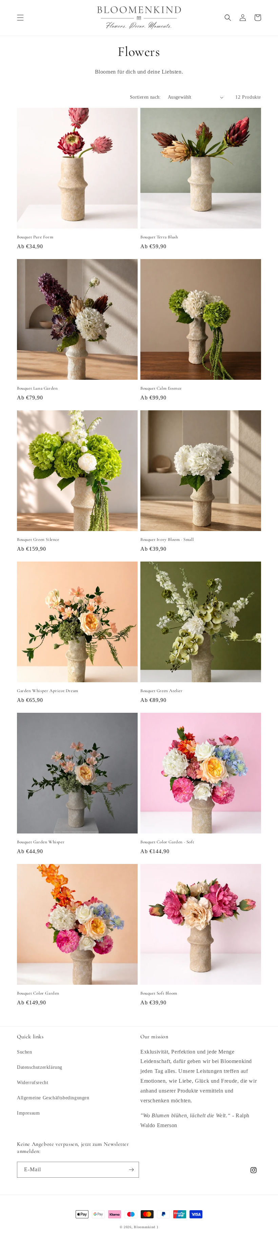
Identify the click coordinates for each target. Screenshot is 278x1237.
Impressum (28, 1113)
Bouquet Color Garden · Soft (167, 842)
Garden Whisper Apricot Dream (47, 690)
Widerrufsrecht (32, 1082)
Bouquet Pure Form (35, 237)
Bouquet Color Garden (38, 993)
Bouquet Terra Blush (159, 237)
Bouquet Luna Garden (37, 388)
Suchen (24, 1052)
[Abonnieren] (131, 1170)
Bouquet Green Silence (38, 539)
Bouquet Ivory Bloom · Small (167, 539)
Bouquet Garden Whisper (40, 842)
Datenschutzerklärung (39, 1067)
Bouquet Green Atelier (161, 690)
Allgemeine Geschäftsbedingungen (53, 1097)
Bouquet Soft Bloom (158, 993)
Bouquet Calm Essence (161, 388)
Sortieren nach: (145, 97)
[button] (20, 17)
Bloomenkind (144, 1227)
